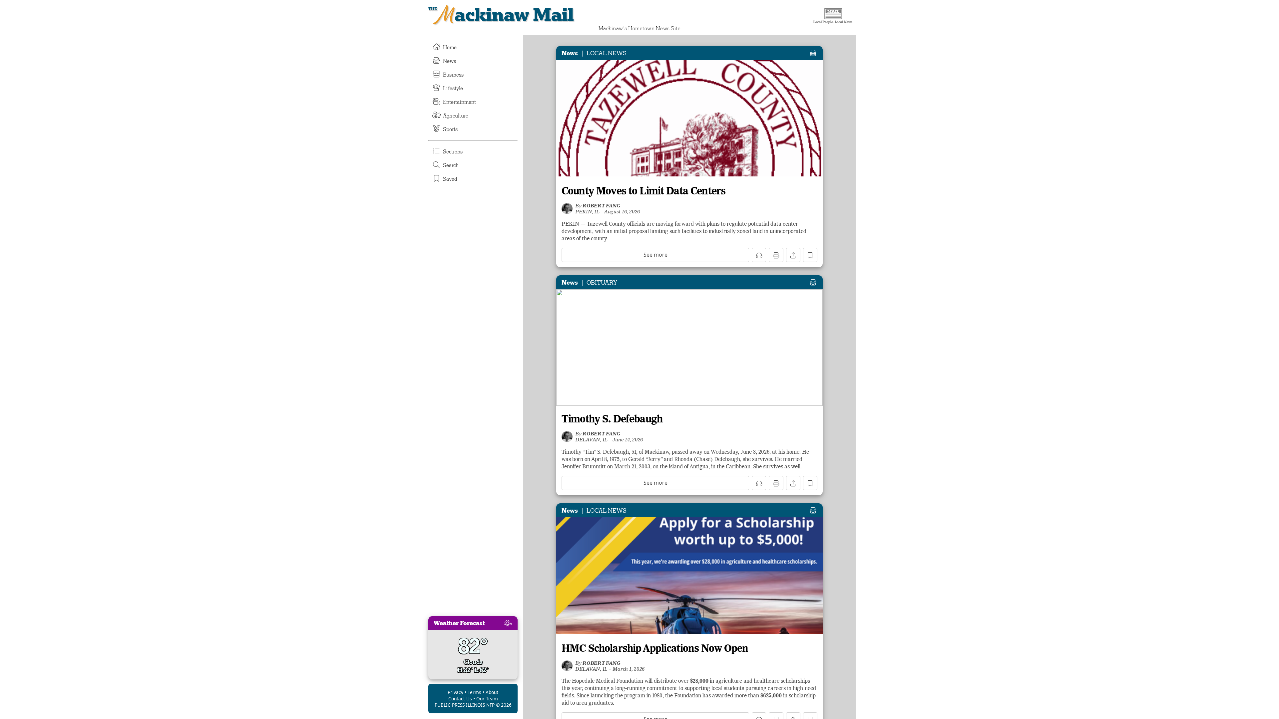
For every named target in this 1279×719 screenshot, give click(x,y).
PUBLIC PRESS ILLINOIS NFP (465, 705)
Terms (474, 692)
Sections (453, 151)
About (492, 692)
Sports (450, 129)
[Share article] (793, 255)
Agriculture (455, 116)
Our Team (487, 698)
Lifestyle (453, 88)
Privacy (455, 692)
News (449, 61)
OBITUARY (602, 282)
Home (450, 47)
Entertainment (459, 102)
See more (655, 254)
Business (453, 75)
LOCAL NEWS (607, 53)
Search (451, 165)
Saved (450, 179)
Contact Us (460, 698)
